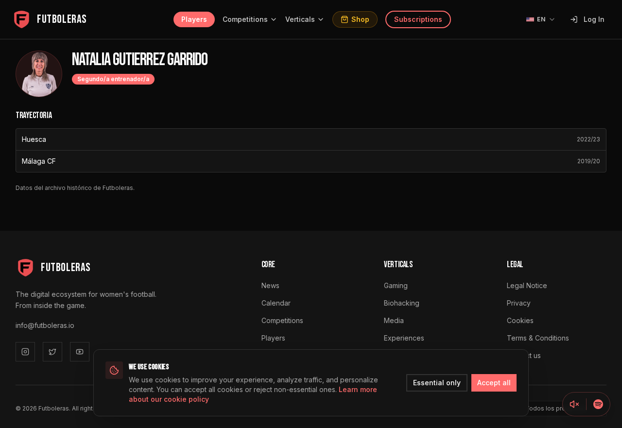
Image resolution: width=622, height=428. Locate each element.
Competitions (245, 19)
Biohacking (401, 303)
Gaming (396, 285)
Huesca (34, 139)
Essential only (437, 382)
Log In (594, 19)
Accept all (494, 382)
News (270, 285)
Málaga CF (39, 161)
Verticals (300, 19)
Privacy (519, 303)
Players (194, 19)
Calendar (276, 303)
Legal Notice (527, 285)
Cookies (520, 320)
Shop (360, 19)
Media (394, 320)
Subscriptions (418, 19)
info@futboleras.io (45, 325)
